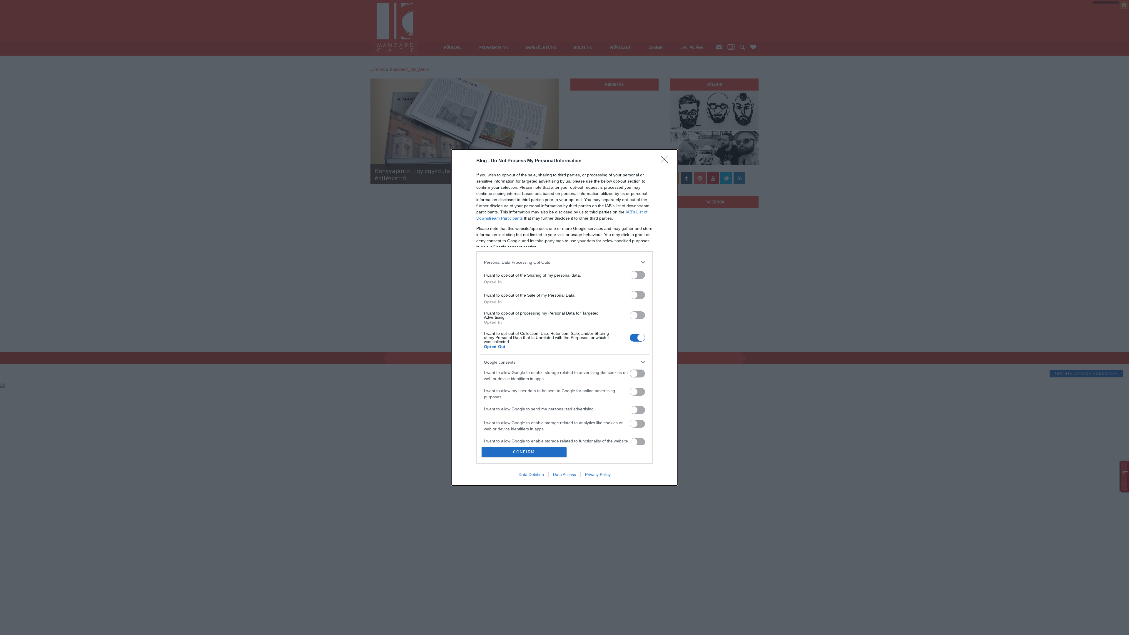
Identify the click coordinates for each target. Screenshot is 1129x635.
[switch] (637, 275)
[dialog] (564, 317)
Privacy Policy (598, 474)
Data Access (564, 474)
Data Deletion (531, 474)
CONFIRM (524, 452)
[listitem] (564, 262)
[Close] (666, 161)
